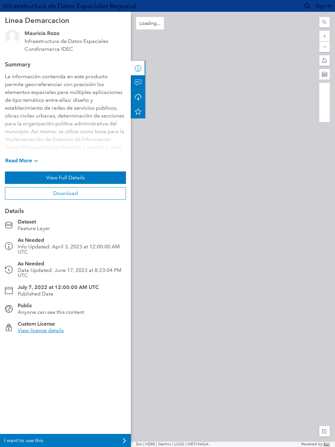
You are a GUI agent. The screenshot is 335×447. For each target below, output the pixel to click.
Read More (18, 160)
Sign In (324, 6)
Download (65, 193)
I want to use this (23, 440)
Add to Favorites (138, 111)
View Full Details (65, 177)
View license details (41, 330)
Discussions (138, 82)
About (138, 68)
